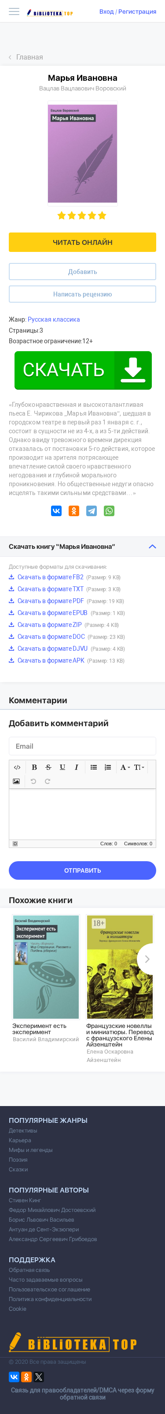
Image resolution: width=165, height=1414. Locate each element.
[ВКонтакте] (56, 512)
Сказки (18, 1169)
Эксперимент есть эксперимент (39, 1028)
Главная (29, 57)
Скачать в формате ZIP (67, 624)
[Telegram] (91, 512)
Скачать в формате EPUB (70, 612)
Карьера (20, 1140)
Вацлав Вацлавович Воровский (82, 88)
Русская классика (54, 319)
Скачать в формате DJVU (70, 648)
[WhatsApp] (109, 512)
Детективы (23, 1130)
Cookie (17, 1308)
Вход (106, 11)
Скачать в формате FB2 (68, 577)
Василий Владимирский (46, 1039)
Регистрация (137, 11)
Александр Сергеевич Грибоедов (53, 1239)
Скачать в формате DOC (70, 636)
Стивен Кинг (25, 1200)
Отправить (82, 870)
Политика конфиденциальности (50, 1299)
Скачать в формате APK (70, 660)
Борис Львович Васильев (41, 1219)
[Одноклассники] (74, 512)
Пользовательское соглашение (49, 1289)
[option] (46, 978)
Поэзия (18, 1159)
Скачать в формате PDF (70, 600)
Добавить (82, 271)
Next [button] (145, 959)
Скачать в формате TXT (68, 589)
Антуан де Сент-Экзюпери (44, 1229)
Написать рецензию (82, 294)
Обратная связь (29, 1270)
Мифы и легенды (31, 1150)
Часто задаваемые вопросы (46, 1279)
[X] (38, 1377)
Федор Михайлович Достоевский (52, 1210)
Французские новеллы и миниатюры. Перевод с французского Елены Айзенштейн (120, 1035)
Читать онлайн (83, 242)
